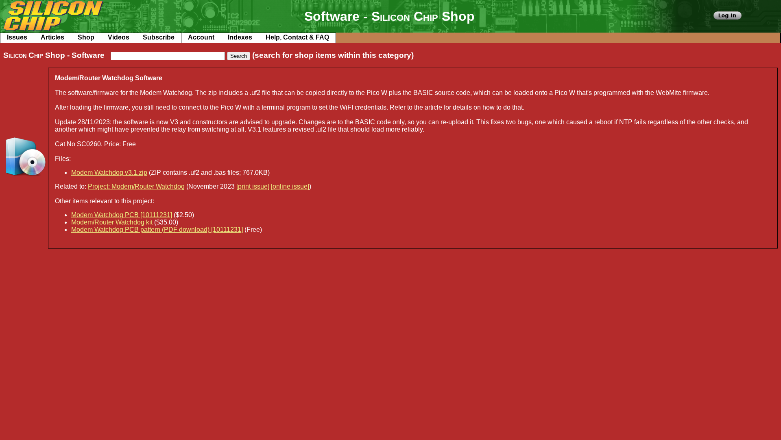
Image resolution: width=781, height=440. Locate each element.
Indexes (240, 37)
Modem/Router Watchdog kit (112, 222)
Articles (52, 37)
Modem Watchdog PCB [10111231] (121, 214)
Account (201, 37)
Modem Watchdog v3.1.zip (109, 172)
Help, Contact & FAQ (297, 37)
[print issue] (252, 186)
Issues (17, 37)
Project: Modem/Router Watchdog (136, 186)
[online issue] (290, 186)
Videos (118, 37)
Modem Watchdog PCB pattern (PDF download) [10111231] (157, 229)
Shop (86, 37)
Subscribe (159, 37)
